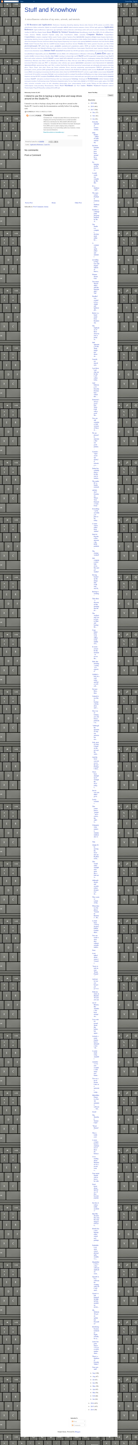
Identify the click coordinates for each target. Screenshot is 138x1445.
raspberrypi (84, 69)
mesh (61, 58)
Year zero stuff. (95, 1368)
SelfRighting (87, 74)
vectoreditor (38, 83)
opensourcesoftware (30, 65)
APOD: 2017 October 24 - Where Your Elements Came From (95, 498)
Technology (75, 79)
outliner (58, 65)
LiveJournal (68, 56)
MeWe (65, 58)
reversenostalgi (45, 72)
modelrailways (28, 60)
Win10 (62, 85)
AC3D (95, 25)
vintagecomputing (76, 83)
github (43, 46)
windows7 (110, 85)
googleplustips (75, 46)
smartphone (44, 76)
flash (45, 44)
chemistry (32, 35)
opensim (73, 63)
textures (48, 81)
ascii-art (91, 30)
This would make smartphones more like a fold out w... (95, 869)
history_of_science (62, 48)
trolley (79, 81)
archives (84, 30)
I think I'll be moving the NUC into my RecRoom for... (95, 851)
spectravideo (94, 76)
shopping (104, 74)
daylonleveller (80, 37)
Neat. (94, 950)
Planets (36, 67)
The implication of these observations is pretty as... (95, 332)
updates (105, 81)
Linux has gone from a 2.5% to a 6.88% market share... (95, 1347)
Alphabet (47, 27)
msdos (57, 60)
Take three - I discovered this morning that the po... (95, 604)
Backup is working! (95, 593)
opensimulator (79, 63)
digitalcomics (109, 37)
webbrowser (105, 83)
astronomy (102, 30)
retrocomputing (37, 72)
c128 (100, 32)
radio (72, 69)
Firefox (27, 44)
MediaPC (51, 58)
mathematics (39, 58)
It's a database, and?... (95, 188)
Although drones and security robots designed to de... (95, 887)
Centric (26, 35)
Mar (94, 1392)
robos (50, 72)
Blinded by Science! (60, 32)
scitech (26, 74)
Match (26, 58)
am (51, 27)
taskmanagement (66, 79)
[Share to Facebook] (55, 142)
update (100, 81)
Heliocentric (34, 48)
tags (61, 79)
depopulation (88, 37)
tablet (57, 79)
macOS (76, 56)
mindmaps (98, 58)
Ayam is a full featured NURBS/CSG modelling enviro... (95, 1300)
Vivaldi (84, 83)
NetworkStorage (109, 60)
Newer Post (29, 203)
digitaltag (35, 39)
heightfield (27, 48)
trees (72, 81)
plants (44, 67)
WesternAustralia (49, 85)
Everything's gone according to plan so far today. (95, 514)
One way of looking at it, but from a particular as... (95, 716)
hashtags (111, 46)
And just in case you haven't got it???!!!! (95, 984)
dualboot (85, 39)
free (48, 44)
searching (60, 74)
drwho (80, 39)
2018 (92, 106)
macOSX (86, 56)
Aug (94, 1376)
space (82, 76)
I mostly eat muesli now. (95, 362)
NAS (73, 60)
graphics (82, 46)
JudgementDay (39, 54)
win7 (75, 85)
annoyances (82, 27)
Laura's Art (110, 54)
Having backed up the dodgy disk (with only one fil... (95, 581)
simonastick (110, 74)
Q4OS (43, 69)
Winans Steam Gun (95, 276)
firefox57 (31, 44)
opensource (110, 63)
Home (54, 203)
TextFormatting (41, 81)
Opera (46, 65)
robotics (62, 72)
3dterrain (81, 25)
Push (112, 67)
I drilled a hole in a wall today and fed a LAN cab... (95, 680)
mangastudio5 (92, 56)
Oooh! (94, 1112)
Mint (102, 58)
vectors (44, 83)
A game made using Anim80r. (95, 1055)
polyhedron (62, 67)
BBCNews (35, 32)
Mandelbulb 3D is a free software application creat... (95, 1268)
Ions (72, 51)
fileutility (107, 41)
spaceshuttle (88, 76)
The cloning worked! (95, 553)
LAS (67, 54)
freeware (75, 44)
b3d (30, 32)
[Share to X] (53, 142)
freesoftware (69, 44)
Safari (65, 72)
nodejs (40, 63)
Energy (55, 41)
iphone (82, 51)
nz (49, 63)
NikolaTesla (34, 63)
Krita (63, 54)
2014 (92, 1409)
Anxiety (87, 27)
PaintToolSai (64, 65)
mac (72, 56)
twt (86, 81)
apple (96, 27)
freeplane (62, 44)
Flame (41, 44)
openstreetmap (40, 65)
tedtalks (101, 79)
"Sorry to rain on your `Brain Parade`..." (95, 971)
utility (26, 83)
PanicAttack (71, 65)
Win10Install (69, 85)
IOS (77, 51)
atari (106, 30)
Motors (44, 60)
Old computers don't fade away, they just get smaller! (95, 565)
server (92, 74)
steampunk (110, 76)
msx (66, 60)
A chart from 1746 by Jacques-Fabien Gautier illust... (95, 926)
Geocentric (100, 44)
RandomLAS (77, 69)
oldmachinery (54, 63)
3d (25, 25)
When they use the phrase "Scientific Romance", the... (95, 911)
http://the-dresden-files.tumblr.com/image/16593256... (95, 1219)
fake (100, 41)
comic (61, 35)
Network (102, 60)
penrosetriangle (86, 65)
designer (98, 37)
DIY (51, 39)
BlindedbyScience (74, 32)
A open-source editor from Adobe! (95, 527)
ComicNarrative (68, 35)
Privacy (68, 67)
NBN (83, 60)
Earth (89, 39)
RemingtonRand (109, 69)
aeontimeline (40, 27)
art (88, 30)
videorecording (63, 83)
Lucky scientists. (95, 801)
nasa (76, 60)
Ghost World (110, 44)
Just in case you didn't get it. (95, 793)
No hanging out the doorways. (95, 166)
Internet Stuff (49, 50)
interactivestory (29, 51)
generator (94, 44)
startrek (105, 76)
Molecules (35, 60)
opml (49, 65)
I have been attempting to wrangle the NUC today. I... (95, 779)
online (59, 63)
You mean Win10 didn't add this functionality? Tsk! (95, 287)
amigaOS (54, 27)
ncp (86, 60)
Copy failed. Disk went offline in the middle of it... (95, 637)
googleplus (58, 46)
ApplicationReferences (40, 30)
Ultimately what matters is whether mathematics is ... (95, 832)
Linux (56, 56)
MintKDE (106, 58)
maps (107, 56)
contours (64, 37)
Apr (94, 1389)
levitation (37, 56)
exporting (82, 41)
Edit (108, 39)
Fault (103, 41)
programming (80, 67)
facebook (88, 41)
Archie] (65, 30)
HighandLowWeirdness (47, 48)
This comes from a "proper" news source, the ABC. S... (95, 814)
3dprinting (76, 25)
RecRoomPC (100, 69)
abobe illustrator (89, 25)
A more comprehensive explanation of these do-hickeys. (95, 1147)
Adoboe (35, 27)
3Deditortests (56, 25)
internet (42, 51)
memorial (56, 58)
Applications (49, 30)
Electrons (39, 41)
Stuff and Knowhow (50, 9)
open (68, 63)
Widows (57, 85)
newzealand (28, 63)
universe (96, 81)
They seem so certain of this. (95, 900)
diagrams (103, 37)
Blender (49, 32)
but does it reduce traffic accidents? (95, 1207)
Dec (94, 112)
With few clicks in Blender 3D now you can (95, 996)
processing (73, 67)
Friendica (80, 44)
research (27, 72)
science (95, 72)
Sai (68, 72)
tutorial (83, 81)
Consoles (59, 37)
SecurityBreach (80, 74)
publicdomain (106, 67)
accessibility (106, 25)
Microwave (84, 58)
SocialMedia (50, 76)
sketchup (33, 76)
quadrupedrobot (50, 69)
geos (105, 44)
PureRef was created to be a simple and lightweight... (95, 303)
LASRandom (82, 54)
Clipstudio (51, 35)
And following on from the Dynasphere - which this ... (95, 389)
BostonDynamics (84, 32)
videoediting (55, 83)
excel (70, 41)
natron (79, 60)
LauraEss (27, 56)
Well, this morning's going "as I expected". (95, 666)
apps (55, 30)
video (50, 83)
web (97, 83)
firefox (111, 41)
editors (26, 41)
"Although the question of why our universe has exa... (95, 732)
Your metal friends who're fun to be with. (95, 1177)
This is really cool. (94, 1135)
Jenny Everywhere (108, 51)
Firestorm (36, 44)
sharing (100, 74)
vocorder (88, 83)
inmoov (111, 48)
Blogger (77, 1432)
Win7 (78, 85)
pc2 (81, 65)
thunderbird (61, 81)
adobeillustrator (29, 27)
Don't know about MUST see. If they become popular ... (95, 1192)
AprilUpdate (59, 30)
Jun (94, 1383)
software (57, 76)
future (85, 44)
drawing (68, 39)
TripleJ (75, 81)
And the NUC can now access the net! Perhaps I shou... (95, 763)
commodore (82, 35)
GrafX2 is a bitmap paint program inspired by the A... (95, 215)
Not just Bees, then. (94, 691)
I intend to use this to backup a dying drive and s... (95, 702)
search (55, 74)
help (39, 48)
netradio (97, 60)
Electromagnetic (32, 41)
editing (111, 39)
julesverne (46, 54)
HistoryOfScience (72, 48)
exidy (78, 41)
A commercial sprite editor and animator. (95, 250)
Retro (30, 72)
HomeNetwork (89, 48)
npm (43, 63)
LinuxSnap (61, 56)
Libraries (42, 56)
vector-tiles (31, 83)
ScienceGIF (110, 72)
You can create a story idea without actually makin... (95, 941)
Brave (94, 32)
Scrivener (51, 74)
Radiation (68, 69)
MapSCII (111, 56)
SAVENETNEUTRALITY (76, 72)
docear (54, 39)
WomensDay (42, 88)
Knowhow (52, 53)
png (52, 67)
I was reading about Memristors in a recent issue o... (95, 1163)
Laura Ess (100, 53)
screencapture (44, 74)
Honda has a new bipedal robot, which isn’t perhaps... (95, 1235)
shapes (96, 74)
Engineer (60, 41)
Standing (100, 76)
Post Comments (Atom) (40, 207)
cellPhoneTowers (109, 32)
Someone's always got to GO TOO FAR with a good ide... (95, 407)
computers (38, 37)
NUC (46, 63)
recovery (94, 69)
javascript (100, 51)
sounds (79, 76)
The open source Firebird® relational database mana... (95, 199)
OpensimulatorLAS (101, 63)
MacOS (80, 56)
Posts (75, 1421)
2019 (92, 103)
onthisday (64, 63)
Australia (110, 30)
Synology (53, 79)
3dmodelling (70, 25)
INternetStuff (66, 51)
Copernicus (70, 37)
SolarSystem (66, 76)
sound (75, 76)
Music (69, 60)
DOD (63, 39)
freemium (57, 44)
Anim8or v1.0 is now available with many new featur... (95, 1068)
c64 (103, 32)
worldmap (48, 88)
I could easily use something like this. (95, 178)
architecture (71, 30)
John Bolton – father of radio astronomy (95, 137)
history (55, 48)
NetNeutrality (91, 60)
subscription (40, 79)
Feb (94, 1396)
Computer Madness (95, 34)
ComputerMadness (30, 37)
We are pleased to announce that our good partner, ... (95, 441)
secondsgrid (72, 74)
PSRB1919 (99, 67)
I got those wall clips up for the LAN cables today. (95, 374)
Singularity (27, 76)
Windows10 (97, 85)
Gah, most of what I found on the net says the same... (95, 748)
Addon (111, 25)
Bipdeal (40, 32)
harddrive (93, 46)
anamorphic (60, 27)
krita (60, 54)
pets (92, 65)
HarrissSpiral (100, 46)
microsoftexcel (77, 58)
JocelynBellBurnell (30, 54)
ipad (79, 51)
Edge (105, 39)
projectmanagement (90, 67)
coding (57, 35)
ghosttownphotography (31, 46)
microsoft (70, 58)
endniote (51, 41)
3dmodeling (63, 25)
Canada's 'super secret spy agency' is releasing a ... (95, 458)
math (29, 58)
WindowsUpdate (29, 88)
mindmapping (91, 58)
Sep (94, 1373)
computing (44, 37)
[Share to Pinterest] (57, 142)
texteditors (34, 81)
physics (26, 67)
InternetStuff (59, 51)
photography (96, 65)
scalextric (86, 72)
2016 (92, 1403)
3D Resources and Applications (39, 24)
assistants (96, 30)
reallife (89, 69)
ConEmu (50, 37)
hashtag (106, 46)
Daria (74, 37)
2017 (92, 109)
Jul (94, 1380)
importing (100, 48)
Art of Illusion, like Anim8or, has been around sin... (95, 1009)
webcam (111, 83)
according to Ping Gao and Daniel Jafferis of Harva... (95, 265)
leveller (32, 56)
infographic (106, 48)
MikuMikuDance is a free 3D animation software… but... (95, 1102)
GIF (39, 46)
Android (70, 27)
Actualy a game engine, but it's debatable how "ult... (95, 1042)
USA (108, 81)
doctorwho (59, 39)
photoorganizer (104, 65)
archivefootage (78, 30)
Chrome (38, 35)
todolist (66, 81)
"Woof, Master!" (95, 1128)
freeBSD (52, 44)
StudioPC (33, 79)
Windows (90, 85)
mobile (111, 58)
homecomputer (81, 48)
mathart (33, 58)
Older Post (78, 203)
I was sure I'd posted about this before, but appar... (95, 1026)
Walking (94, 83)
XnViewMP (54, 88)
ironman (87, 51)
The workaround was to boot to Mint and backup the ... (95, 620)
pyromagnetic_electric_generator (33, 69)
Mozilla (53, 60)
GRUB (86, 46)
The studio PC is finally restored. (95, 484)
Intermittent (36, 51)
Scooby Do (31, 74)
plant (40, 67)
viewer (69, 83)
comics (76, 35)
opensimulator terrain (90, 63)
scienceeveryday (102, 72)
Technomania (93, 78)
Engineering (66, 41)
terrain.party (28, 81)
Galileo (89, 44)
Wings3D (35, 88)
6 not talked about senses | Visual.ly (95, 958)
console (55, 37)
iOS (74, 51)
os (55, 65)
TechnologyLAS (83, 79)
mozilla (48, 60)
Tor (69, 81)
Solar (61, 76)
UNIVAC (91, 81)
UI (88, 81)
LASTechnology (90, 54)
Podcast (56, 67)
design (94, 37)
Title (93, 842)
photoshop (110, 65)
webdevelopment (29, 85)
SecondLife (66, 74)
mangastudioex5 (101, 56)
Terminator (106, 79)
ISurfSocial (92, 51)
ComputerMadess (108, 35)
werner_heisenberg (39, 85)
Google (47, 46)
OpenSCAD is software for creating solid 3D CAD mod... (95, 1283)
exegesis (75, 41)
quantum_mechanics (59, 69)
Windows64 (104, 85)
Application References (36, 144)
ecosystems (100, 39)
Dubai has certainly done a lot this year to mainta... (95, 473)
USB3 (111, 81)
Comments (76, 1425)
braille (90, 32)
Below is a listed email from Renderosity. (95, 318)
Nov (94, 116)
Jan (94, 1399)
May (94, 1386)
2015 (92, 1406)
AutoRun (27, 32)
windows (83, 85)
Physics (31, 67)
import (95, 48)
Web (100, 83)
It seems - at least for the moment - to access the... (95, 652)
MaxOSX (45, 58)
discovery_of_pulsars (43, 39)
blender (44, 32)
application (101, 27)
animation (75, 27)
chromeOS (44, 35)
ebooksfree (94, 39)
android (66, 27)
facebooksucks (95, 41)
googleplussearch (66, 46)
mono (40, 60)
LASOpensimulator (74, 54)
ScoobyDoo (37, 74)
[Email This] (50, 142)
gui (90, 46)
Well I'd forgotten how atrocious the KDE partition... (95, 541)
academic (100, 25)
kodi (58, 54)
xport (58, 88)
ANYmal (92, 27)
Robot (53, 72)
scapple (91, 72)
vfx (47, 83)
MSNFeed (62, 60)
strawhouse (27, 79)
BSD (97, 32)
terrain (111, 79)
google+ (52, 46)
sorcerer (72, 76)
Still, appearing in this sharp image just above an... (95, 349)
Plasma (49, 67)
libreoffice (48, 56)
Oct (94, 119)
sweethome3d (47, 79)
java (97, 51)
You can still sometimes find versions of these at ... (95, 424)
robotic (57, 72)
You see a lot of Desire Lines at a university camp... (95, 1085)
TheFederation (54, 81)
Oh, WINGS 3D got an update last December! (95, 1317)
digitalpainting (28, 39)
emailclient (46, 41)
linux (52, 56)
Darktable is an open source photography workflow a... (95, 1252)
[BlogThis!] (52, 142)
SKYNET (38, 76)
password (77, 65)
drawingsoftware (74, 39)
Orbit (52, 65)
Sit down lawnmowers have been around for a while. (95, 152)
